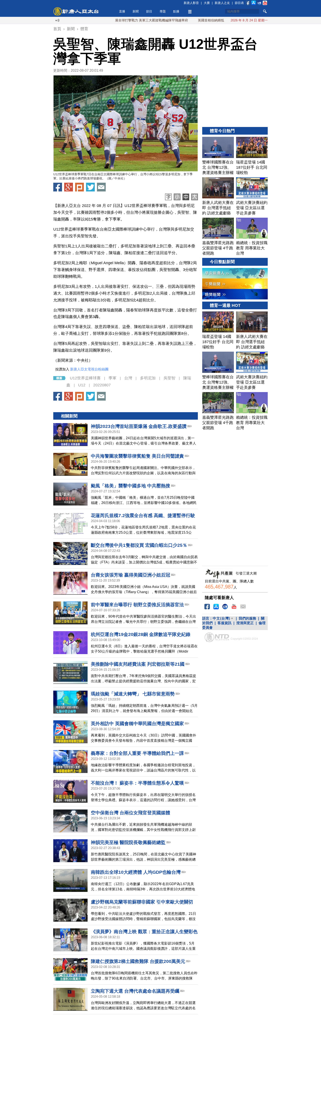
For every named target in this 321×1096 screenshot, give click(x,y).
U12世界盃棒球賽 (85, 378)
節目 (149, 11)
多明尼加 (148, 378)
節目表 (239, 3)
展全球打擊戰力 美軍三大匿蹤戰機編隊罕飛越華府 (125, 20)
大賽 (207, 3)
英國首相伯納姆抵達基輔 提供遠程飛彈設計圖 (205, 20)
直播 (122, 11)
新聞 (136, 11)
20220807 (102, 385)
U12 (81, 385)
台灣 (128, 378)
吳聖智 (169, 378)
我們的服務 (247, 618)
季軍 (112, 378)
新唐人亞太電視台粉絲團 (89, 369)
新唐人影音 (191, 3)
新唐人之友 (222, 3)
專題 (163, 11)
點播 (176, 11)
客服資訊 (224, 623)
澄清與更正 (245, 623)
